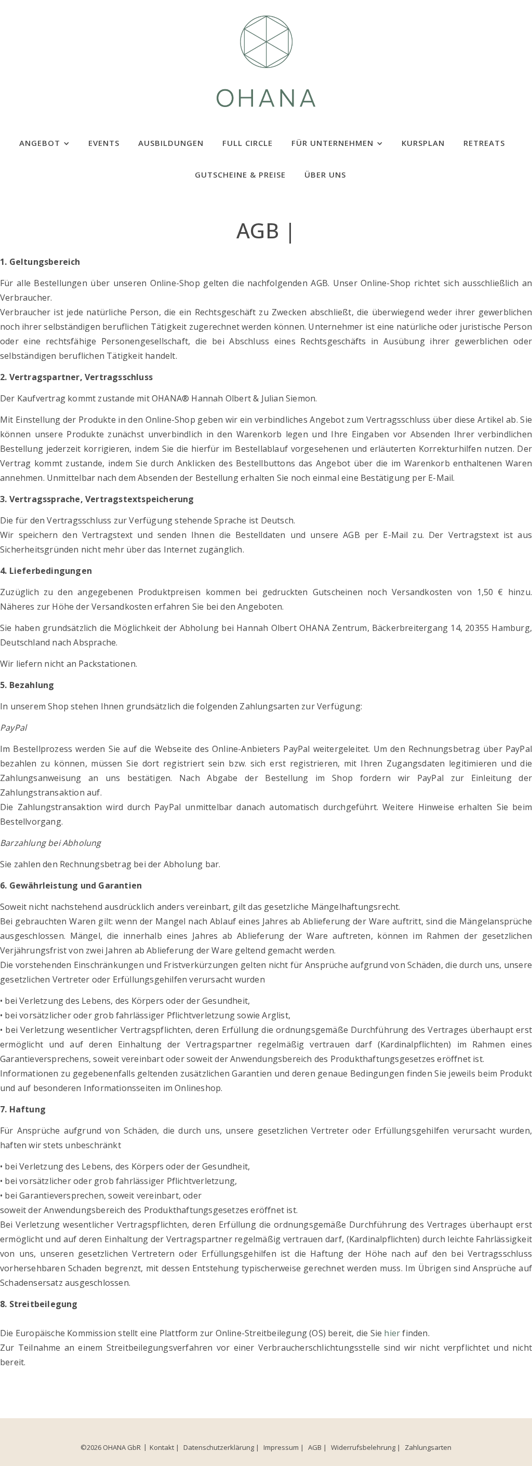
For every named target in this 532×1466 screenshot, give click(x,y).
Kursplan (423, 143)
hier (392, 1333)
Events (103, 143)
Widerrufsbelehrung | (366, 1447)
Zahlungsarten (428, 1447)
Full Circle (247, 143)
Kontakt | (164, 1447)
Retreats (484, 143)
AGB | (317, 1447)
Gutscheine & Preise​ (240, 174)
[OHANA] (266, 59)
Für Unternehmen (332, 143)
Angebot (39, 143)
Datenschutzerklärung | (221, 1447)
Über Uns (325, 174)
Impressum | (283, 1447)
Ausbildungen (171, 143)
